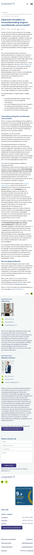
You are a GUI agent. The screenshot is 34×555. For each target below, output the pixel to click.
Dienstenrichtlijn (6, 543)
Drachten (4, 520)
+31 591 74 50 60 (27, 523)
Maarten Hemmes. (21, 284)
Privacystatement (6, 547)
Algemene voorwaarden (8, 539)
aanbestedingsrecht (25, 64)
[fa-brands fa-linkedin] (2, 482)
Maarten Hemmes (8, 358)
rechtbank (4, 165)
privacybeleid (16, 469)
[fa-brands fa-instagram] (6, 482)
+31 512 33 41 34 (27, 520)
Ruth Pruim (9, 284)
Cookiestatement (27, 547)
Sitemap (4, 550)
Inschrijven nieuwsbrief (12, 527)
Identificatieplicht (27, 543)
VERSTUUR (9, 465)
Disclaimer (29, 539)
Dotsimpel (30, 550)
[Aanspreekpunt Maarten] (7, 366)
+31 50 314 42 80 (27, 517)
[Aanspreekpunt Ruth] (7, 309)
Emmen (3, 523)
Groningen (4, 517)
